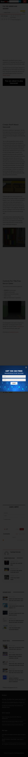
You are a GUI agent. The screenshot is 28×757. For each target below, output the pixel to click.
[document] (14, 378)
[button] (26, 367)
